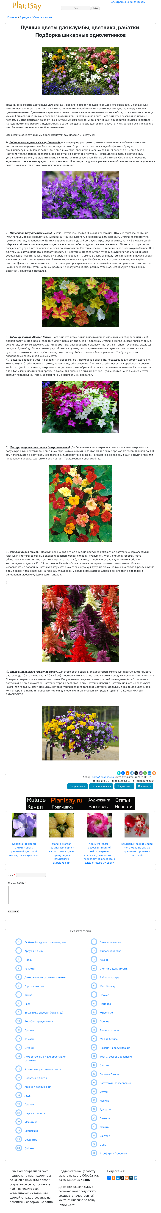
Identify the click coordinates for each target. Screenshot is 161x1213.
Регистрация (118, 1)
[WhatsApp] (145, 773)
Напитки (105, 1100)
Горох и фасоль (34, 986)
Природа (105, 1003)
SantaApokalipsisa (102, 777)
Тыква (28, 995)
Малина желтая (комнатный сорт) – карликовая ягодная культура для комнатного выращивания (61, 853)
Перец (28, 959)
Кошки (104, 959)
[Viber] (141, 773)
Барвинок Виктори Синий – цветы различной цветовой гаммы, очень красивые (24, 849)
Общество (31, 1139)
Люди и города (109, 1030)
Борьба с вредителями (39, 1021)
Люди (28, 1095)
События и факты (36, 1078)
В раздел (25, 17)
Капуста (30, 968)
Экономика (32, 1130)
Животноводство (110, 951)
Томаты (29, 1039)
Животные (106, 1012)
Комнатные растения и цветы (43, 1069)
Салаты (104, 1127)
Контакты (139, 1)
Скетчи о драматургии (114, 968)
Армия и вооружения (38, 1086)
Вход (130, 1)
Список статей (42, 17)
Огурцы (29, 1047)
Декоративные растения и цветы (45, 977)
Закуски (105, 1135)
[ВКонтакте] (123, 773)
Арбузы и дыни (34, 951)
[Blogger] (154, 773)
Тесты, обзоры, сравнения (116, 1056)
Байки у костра (109, 977)
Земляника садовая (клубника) (44, 1012)
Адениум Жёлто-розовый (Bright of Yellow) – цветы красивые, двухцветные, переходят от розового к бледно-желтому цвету (99, 853)
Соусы (104, 1091)
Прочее (29, 1030)
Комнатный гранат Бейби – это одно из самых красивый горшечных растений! (137, 849)
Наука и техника (35, 1113)
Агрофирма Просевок (113, 1153)
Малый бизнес (109, 1039)
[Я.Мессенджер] (119, 773)
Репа (27, 1003)
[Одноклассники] (127, 773)
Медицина (31, 1122)
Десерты (105, 1109)
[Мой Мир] (149, 773)
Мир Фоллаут (108, 986)
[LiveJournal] (131, 1178)
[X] (136, 773)
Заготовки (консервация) (116, 1083)
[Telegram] (132, 773)
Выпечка (105, 1118)
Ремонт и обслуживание (115, 1047)
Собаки (29, 1148)
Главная (12, 17)
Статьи (104, 1065)
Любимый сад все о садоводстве (45, 942)
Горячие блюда (109, 1074)
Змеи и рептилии (110, 942)
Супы (103, 1144)
